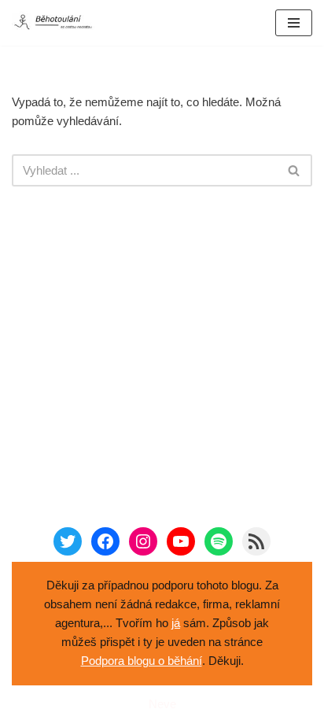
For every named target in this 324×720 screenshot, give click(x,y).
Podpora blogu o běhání (141, 660)
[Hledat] (294, 170)
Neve (162, 704)
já (175, 623)
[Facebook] (105, 541)
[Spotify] (218, 541)
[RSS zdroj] (256, 541)
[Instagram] (143, 541)
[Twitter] (67, 541)
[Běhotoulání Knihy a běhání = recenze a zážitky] (59, 23)
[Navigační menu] (293, 22)
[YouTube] (181, 541)
